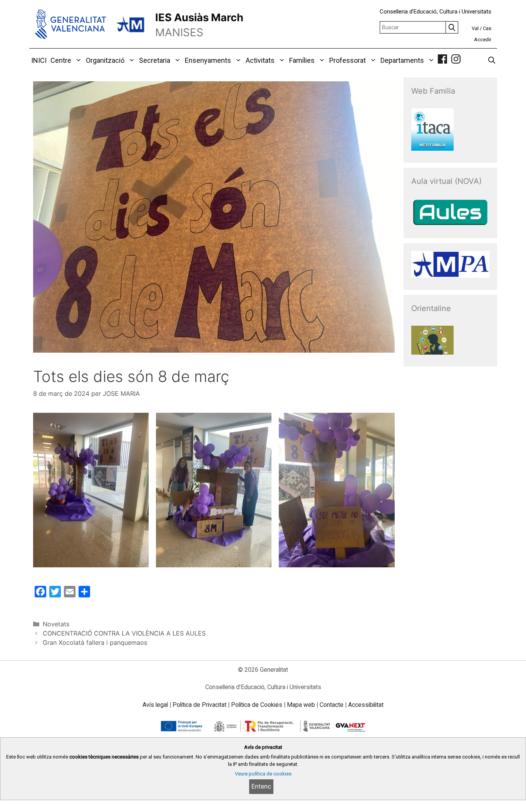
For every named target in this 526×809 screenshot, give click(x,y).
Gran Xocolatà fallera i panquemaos (95, 642)
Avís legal (155, 704)
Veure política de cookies (263, 774)
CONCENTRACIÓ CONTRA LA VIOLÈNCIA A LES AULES (124, 633)
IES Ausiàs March (199, 17)
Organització (105, 60)
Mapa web (301, 704)
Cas (487, 28)
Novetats (56, 624)
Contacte (331, 704)
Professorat (347, 60)
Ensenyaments (208, 60)
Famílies (302, 60)
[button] (77, 60)
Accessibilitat (366, 704)
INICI (39, 60)
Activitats (260, 60)
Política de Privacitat (199, 704)
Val (475, 28)
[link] (442, 60)
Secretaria (154, 60)
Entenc (261, 786)
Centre (60, 60)
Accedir (482, 39)
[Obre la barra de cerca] (491, 60)
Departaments (402, 60)
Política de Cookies (256, 704)
